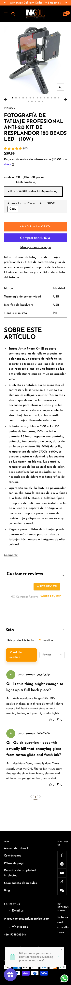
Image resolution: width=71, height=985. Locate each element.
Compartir (11, 555)
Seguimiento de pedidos (20, 883)
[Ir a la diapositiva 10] (44, 97)
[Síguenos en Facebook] (61, 855)
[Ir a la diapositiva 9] (40, 97)
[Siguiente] (65, 99)
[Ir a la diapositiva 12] (51, 97)
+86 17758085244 (15, 934)
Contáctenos (12, 855)
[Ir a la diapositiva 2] (16, 97)
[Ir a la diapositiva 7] (33, 97)
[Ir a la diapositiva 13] (55, 97)
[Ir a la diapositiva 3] (19, 97)
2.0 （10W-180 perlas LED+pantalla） (33, 191)
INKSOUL (9, 108)
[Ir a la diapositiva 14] (58, 97)
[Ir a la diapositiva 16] (32, 101)
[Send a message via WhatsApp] (64, 978)
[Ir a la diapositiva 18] (39, 101)
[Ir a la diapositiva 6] (30, 97)
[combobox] (52, 655)
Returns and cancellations (63, 925)
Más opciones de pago (35, 247)
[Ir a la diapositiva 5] (26, 97)
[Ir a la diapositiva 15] (28, 101)
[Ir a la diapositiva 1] (12, 97)
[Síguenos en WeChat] (61, 890)
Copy (12, 208)
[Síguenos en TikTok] (61, 881)
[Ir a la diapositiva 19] (42, 101)
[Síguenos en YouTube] (61, 872)
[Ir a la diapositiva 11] (48, 97)
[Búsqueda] (13, 14)
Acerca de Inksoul (16, 848)
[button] (30, 796)
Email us (17, 910)
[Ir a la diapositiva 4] (23, 97)
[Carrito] (65, 14)
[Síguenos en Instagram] (61, 864)
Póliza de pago (14, 863)
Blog (7, 890)
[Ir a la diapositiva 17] (35, 101)
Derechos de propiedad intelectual (20, 873)
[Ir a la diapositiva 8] (37, 97)
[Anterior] (5, 99)
